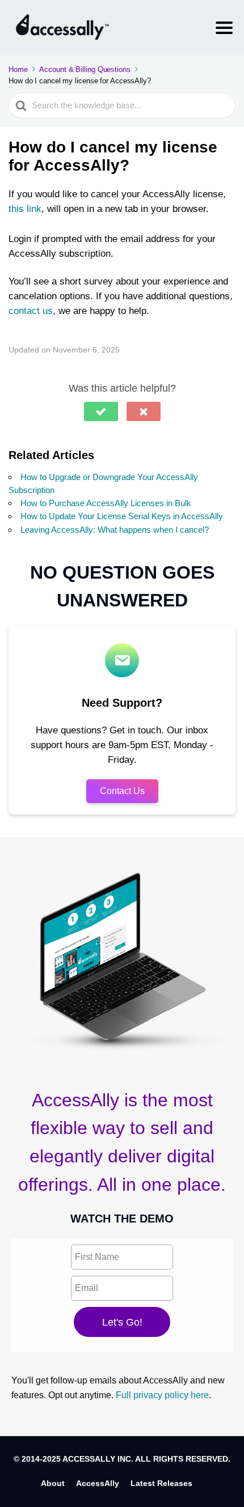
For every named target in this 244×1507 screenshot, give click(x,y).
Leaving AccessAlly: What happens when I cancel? (114, 529)
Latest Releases (161, 1483)
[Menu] (224, 28)
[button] (101, 411)
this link (25, 208)
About (53, 1483)
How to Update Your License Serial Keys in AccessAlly (121, 516)
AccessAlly (97, 1483)
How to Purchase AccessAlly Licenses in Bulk (105, 503)
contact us (31, 310)
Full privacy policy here (162, 1395)
